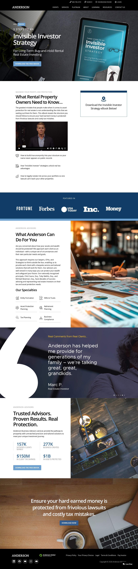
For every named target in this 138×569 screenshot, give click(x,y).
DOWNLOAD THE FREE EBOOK (27, 468)
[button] (116, 395)
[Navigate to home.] (20, 7)
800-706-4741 (76, 2)
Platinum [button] (76, 7)
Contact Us (120, 7)
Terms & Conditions (108, 555)
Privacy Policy (71, 555)
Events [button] (55, 7)
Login (119, 2)
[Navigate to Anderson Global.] (47, 556)
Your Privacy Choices (86, 555)
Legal (97, 555)
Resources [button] (107, 7)
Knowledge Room (105, 2)
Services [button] (65, 7)
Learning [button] (96, 7)
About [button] (86, 7)
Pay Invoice (122, 555)
